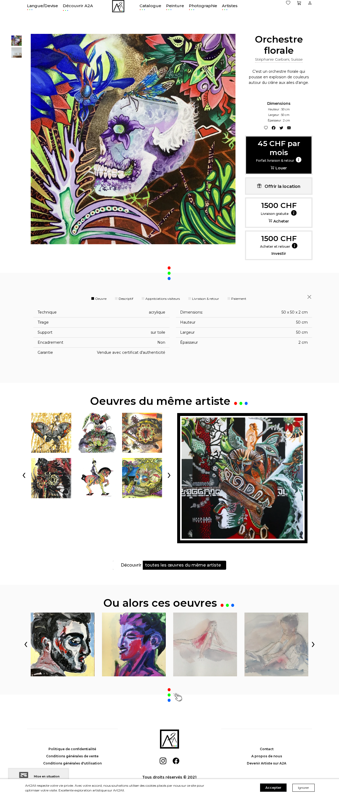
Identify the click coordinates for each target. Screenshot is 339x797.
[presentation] (24, 474)
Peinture (175, 5)
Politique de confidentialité (72, 749)
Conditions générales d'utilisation (72, 763)
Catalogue (150, 5)
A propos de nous (266, 756)
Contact (267, 749)
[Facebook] (273, 127)
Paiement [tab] (238, 299)
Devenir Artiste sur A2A (266, 763)
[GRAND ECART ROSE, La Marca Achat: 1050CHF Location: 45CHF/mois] (205, 644)
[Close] (309, 297)
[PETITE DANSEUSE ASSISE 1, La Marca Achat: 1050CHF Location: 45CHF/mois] (276, 644)
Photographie (203, 5)
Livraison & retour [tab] (205, 299)
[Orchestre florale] (17, 40)
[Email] (289, 127)
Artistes (230, 5)
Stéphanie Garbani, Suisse (279, 59)
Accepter (273, 788)
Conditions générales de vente (72, 756)
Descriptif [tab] (126, 299)
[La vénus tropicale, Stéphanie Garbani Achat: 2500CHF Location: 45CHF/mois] (242, 478)
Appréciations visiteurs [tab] (162, 299)
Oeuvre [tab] (100, 299)
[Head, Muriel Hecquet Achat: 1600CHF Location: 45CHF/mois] (63, 644)
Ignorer (303, 788)
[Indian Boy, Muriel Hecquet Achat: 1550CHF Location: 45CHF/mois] (134, 644)
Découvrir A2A (78, 6)
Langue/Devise (42, 5)
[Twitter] (281, 127)
